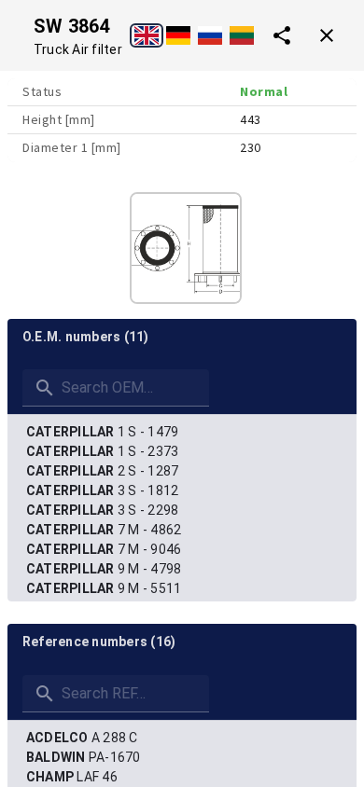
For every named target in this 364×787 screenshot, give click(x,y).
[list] (182, 530)
